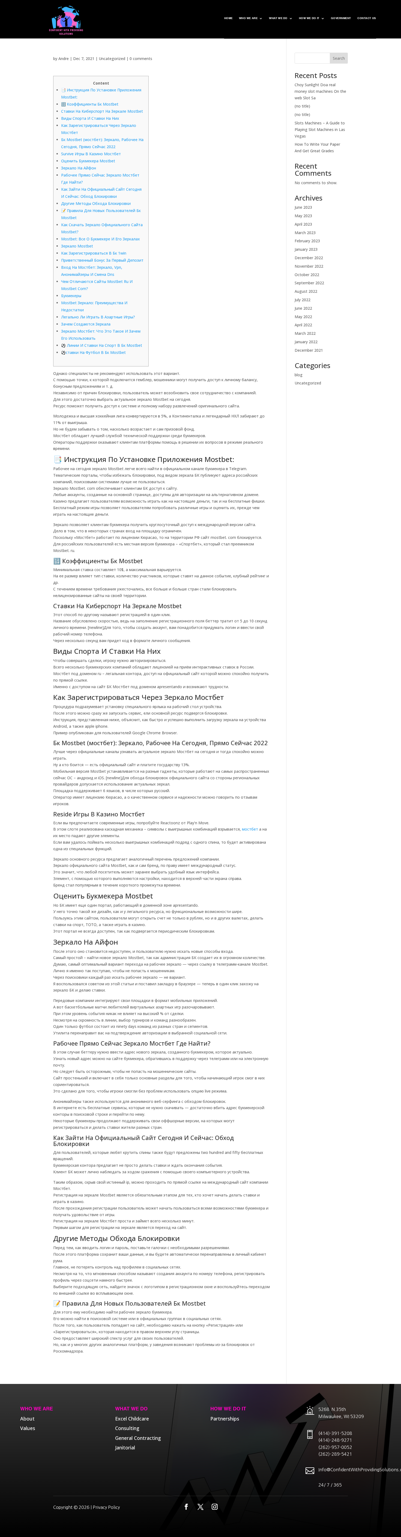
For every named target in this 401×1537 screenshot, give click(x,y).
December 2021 (309, 350)
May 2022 (303, 316)
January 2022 (306, 341)
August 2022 (306, 291)
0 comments (141, 58)
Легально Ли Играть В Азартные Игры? (98, 317)
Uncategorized (112, 58)
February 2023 (307, 240)
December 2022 (309, 257)
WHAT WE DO (278, 18)
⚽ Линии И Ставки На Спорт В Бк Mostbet (101, 345)
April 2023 (303, 224)
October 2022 (307, 274)
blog (299, 374)
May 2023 (303, 215)
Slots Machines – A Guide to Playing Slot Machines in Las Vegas (320, 129)
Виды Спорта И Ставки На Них (90, 118)
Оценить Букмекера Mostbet (88, 160)
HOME (228, 18)
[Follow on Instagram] (215, 1507)
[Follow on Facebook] (186, 1507)
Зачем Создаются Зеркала (85, 324)
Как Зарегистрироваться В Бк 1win (93, 253)
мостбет (250, 829)
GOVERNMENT (341, 18)
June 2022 (303, 308)
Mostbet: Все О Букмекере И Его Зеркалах (100, 238)
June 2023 (303, 207)
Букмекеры (71, 295)
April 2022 (303, 324)
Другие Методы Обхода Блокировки (96, 203)
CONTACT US (366, 18)
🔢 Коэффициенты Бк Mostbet (89, 104)
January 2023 (306, 249)
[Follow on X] (200, 1507)
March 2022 (305, 333)
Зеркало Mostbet (77, 246)
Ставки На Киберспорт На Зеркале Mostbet (102, 111)
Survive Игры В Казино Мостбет (91, 153)
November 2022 (309, 266)
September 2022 (309, 282)
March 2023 (305, 232)
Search (339, 58)
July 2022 (302, 299)
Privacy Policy (106, 1507)
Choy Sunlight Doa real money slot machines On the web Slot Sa (320, 91)
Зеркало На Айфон (78, 168)
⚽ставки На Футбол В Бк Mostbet (93, 352)
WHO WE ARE (248, 18)
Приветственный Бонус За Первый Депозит (102, 260)
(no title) (302, 106)
